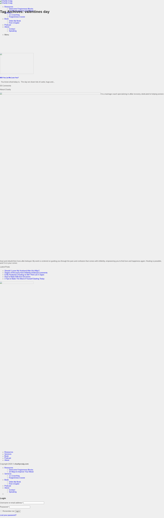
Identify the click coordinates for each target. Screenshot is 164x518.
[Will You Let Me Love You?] (16, 73)
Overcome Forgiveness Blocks (21, 9)
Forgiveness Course (17, 17)
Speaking (13, 31)
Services (7, 454)
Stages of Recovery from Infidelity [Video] (20, 273)
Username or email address (11, 503)
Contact (12, 29)
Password (4, 507)
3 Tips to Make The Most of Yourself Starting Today (24, 279)
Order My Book (15, 21)
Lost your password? (8, 515)
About (6, 27)
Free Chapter (14, 23)
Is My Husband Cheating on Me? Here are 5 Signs (24, 275)
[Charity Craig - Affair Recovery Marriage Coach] (6, 2)
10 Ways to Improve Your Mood (21, 472)
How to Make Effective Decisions (17, 277)
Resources (8, 7)
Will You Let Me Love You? (9, 78)
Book (6, 19)
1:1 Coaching (14, 15)
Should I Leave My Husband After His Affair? (21, 271)
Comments (42, 273)
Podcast (7, 25)
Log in (18, 511)
